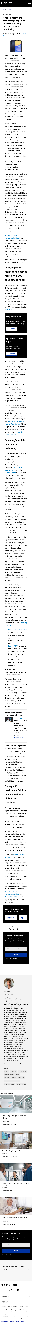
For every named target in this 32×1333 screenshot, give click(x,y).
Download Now (19, 738)
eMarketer (8, 310)
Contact (12, 1321)
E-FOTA (6, 1071)
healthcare (22, 1071)
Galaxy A (13, 1071)
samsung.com (4, 1321)
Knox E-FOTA (13, 646)
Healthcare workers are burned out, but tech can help (15, 1184)
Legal (22, 1321)
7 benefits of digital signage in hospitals (14, 1151)
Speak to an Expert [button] (10, 918)
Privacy (17, 1321)
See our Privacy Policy (11, 958)
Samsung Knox (10, 473)
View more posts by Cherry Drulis (12, 1064)
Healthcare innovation (11, 1074)
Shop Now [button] (22, 918)
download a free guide (13, 897)
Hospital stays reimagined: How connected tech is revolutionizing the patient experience (15, 1218)
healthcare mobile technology (14, 1077)
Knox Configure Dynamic (17, 630)
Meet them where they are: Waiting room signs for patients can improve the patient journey (14, 1117)
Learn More (11, 328)
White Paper (21, 718)
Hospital (5, 1187)
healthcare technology (11, 1081)
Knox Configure (9, 1084)
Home (3, 9)
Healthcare (9, 9)
